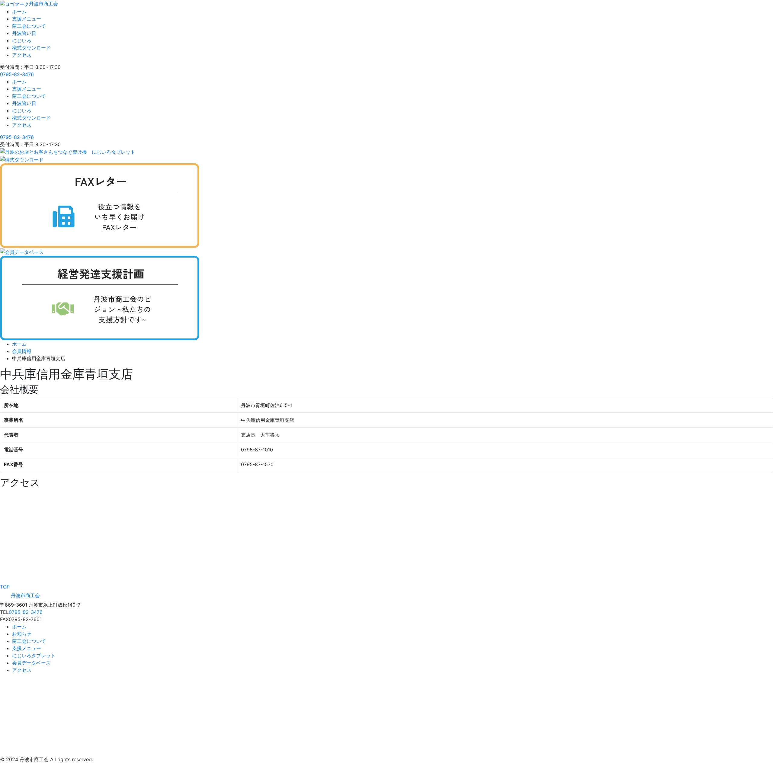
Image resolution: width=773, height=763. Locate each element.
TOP (5, 587)
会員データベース (31, 663)
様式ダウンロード (31, 48)
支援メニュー (26, 19)
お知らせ (21, 634)
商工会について (29, 26)
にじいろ (21, 40)
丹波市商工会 (43, 4)
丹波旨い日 (24, 33)
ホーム (19, 11)
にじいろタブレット (34, 655)
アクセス (21, 55)
